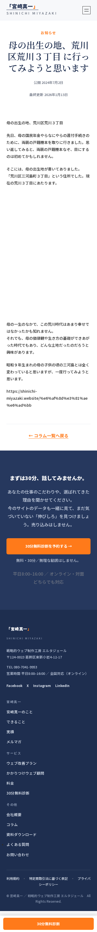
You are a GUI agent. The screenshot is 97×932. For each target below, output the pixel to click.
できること (15, 721)
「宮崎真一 (22, 6)
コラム (12, 824)
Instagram (42, 685)
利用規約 (12, 878)
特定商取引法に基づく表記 (48, 878)
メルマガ (14, 741)
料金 (10, 783)
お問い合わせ (17, 854)
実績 (10, 731)
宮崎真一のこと (19, 711)
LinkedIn (62, 685)
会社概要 (14, 814)
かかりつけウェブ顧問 (25, 773)
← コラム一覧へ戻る (48, 435)
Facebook (14, 685)
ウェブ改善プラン (21, 763)
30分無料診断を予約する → (48, 546)
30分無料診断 (48, 923)
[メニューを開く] (86, 10)
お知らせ (48, 32)
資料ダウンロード (21, 834)
